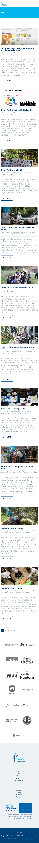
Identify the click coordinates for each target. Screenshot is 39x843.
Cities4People (12, 836)
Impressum (18, 796)
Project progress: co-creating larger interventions (17, 287)
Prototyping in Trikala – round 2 (11, 588)
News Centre (19, 788)
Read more (7, 80)
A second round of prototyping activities (14, 409)
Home (19, 771)
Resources (18, 790)
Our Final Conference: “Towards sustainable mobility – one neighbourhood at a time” (19, 49)
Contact (19, 792)
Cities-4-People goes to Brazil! (11, 170)
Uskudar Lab (35, 531)
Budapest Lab (14, 232)
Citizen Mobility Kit (19, 778)
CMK (12, 471)
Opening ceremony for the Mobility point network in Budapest (18, 228)
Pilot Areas (18, 776)
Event (12, 52)
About (19, 773)
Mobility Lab (24, 232)
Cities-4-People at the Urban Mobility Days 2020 (17, 110)
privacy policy (13, 839)
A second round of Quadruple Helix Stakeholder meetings (17, 467)
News (15, 52)
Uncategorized (4, 472)
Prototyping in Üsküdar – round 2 (12, 528)
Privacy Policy (19, 794)
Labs (15, 411)
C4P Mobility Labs (19, 780)
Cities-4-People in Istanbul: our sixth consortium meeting (17, 348)
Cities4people (5, 52)
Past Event (20, 52)
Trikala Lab (34, 591)
